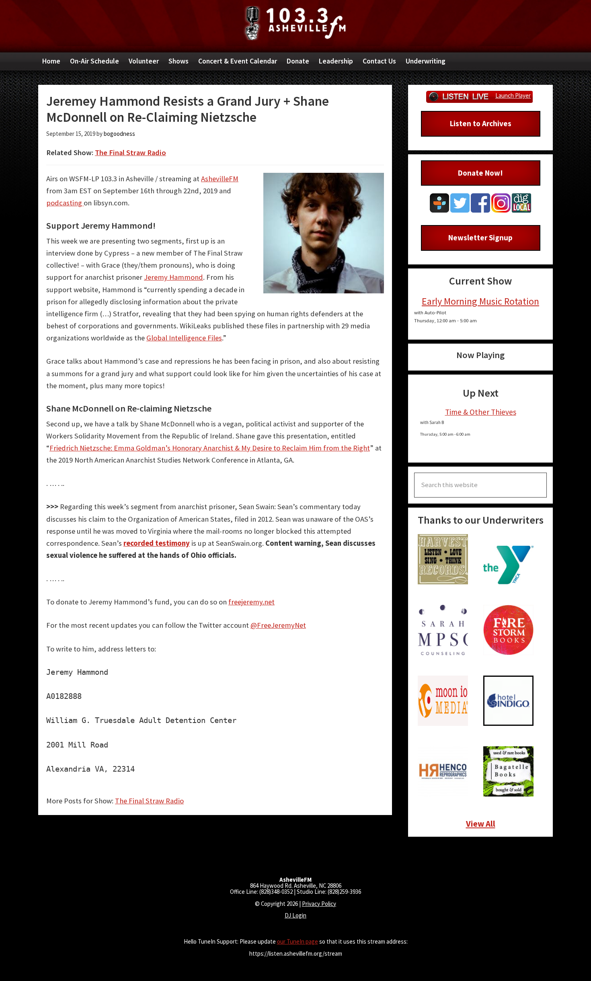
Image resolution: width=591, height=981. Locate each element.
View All (480, 823)
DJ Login (295, 915)
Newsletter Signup (480, 237)
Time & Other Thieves (480, 412)
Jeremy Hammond (173, 277)
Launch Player (513, 95)
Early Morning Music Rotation (480, 301)
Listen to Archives (480, 123)
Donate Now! (480, 173)
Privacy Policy (319, 903)
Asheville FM (295, 23)
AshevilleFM (219, 178)
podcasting (65, 202)
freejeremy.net (251, 601)
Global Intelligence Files (184, 337)
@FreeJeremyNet (278, 625)
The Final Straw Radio (130, 152)
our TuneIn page (297, 941)
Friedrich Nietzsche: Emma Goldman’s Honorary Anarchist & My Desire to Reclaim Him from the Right (209, 448)
